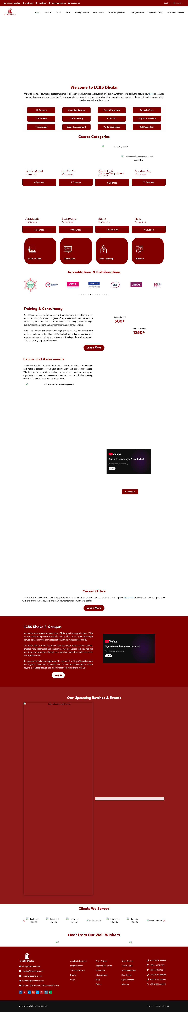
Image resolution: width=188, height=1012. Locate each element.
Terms (157, 1006)
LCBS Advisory (76, 118)
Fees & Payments (111, 110)
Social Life (100, 970)
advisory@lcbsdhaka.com (33, 981)
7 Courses (76, 182)
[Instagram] (46, 992)
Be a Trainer (126, 975)
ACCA (59, 12)
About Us (48, 12)
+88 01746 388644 (158, 975)
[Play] (50, 992)
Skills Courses (98, 12)
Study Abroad (101, 975)
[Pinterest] (41, 992)
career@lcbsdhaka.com (32, 976)
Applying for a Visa (104, 966)
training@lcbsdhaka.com (32, 971)
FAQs (72, 979)
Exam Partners (76, 966)
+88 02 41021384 (157, 970)
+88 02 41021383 (157, 965)
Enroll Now (42, 3)
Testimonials (41, 127)
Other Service (127, 961)
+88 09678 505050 (158, 960)
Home (37, 12)
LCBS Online (41, 118)
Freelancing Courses (117, 12)
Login (166, 3)
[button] (81, 294)
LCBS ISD (111, 118)
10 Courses (75, 229)
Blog (98, 979)
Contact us (129, 597)
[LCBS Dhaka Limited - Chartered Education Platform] (10, 12)
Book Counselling (13, 3)
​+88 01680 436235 (157, 984)
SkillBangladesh (147, 127)
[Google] (33, 992)
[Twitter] (37, 992)
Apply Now (29, 3)
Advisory (125, 984)
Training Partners (77, 970)
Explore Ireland (127, 979)
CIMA (68, 12)
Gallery (99, 984)
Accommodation (128, 970)
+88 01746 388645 (158, 979)
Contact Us (75, 3)
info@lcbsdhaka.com (31, 966)
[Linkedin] (29, 992)
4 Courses (39, 182)
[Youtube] (25, 992)
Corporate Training (155, 12)
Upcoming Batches (59, 3)
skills (151, 94)
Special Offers (146, 110)
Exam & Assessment (175, 12)
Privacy (150, 1006)
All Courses (41, 110)
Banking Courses (81, 12)
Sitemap (166, 1006)
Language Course (136, 12)
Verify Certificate (111, 127)
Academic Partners (78, 961)
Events (73, 975)
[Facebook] (20, 992)
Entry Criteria (101, 961)
